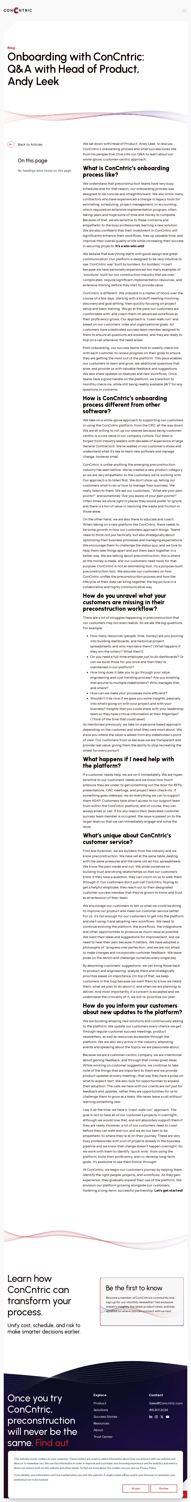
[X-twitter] (162, 1416)
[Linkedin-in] (150, 1416)
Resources (101, 1423)
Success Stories (105, 1417)
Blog (11, 48)
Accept (136, 1488)
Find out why (38, 1448)
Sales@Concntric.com (166, 1403)
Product (99, 1403)
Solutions (100, 1410)
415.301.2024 (158, 1410)
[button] (184, 10)
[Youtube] (167, 1416)
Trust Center (103, 1437)
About (98, 1430)
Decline (163, 1488)
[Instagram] (156, 1416)
